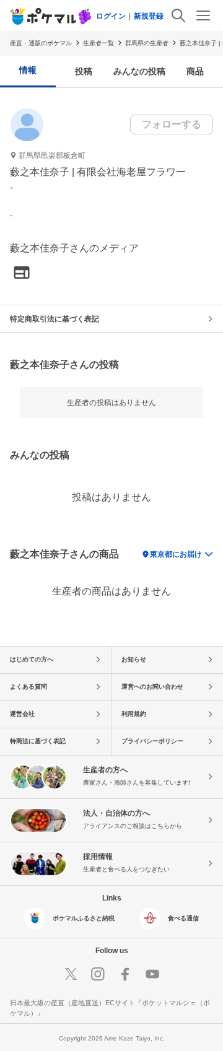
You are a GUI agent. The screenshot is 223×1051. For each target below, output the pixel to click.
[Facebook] (125, 974)
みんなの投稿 (139, 71)
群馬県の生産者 (146, 43)
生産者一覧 (98, 43)
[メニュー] (203, 15)
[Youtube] (152, 974)
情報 (28, 70)
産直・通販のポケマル (41, 43)
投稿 (83, 71)
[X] (70, 974)
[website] (21, 273)
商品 (195, 71)
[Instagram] (98, 974)
